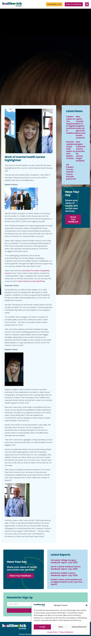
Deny (60, 627)
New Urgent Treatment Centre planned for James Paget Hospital (81, 151)
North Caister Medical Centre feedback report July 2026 (66, 567)
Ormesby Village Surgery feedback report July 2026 (64, 561)
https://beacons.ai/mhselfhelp (31, 281)
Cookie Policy (52, 632)
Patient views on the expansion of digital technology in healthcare (72, 124)
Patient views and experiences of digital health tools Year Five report (66, 582)
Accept (42, 627)
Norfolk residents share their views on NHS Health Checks (71, 150)
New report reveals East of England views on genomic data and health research (80, 127)
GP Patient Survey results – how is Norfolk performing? (72, 171)
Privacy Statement (66, 632)
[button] (86, 605)
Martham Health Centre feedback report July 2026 (64, 574)
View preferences (79, 627)
